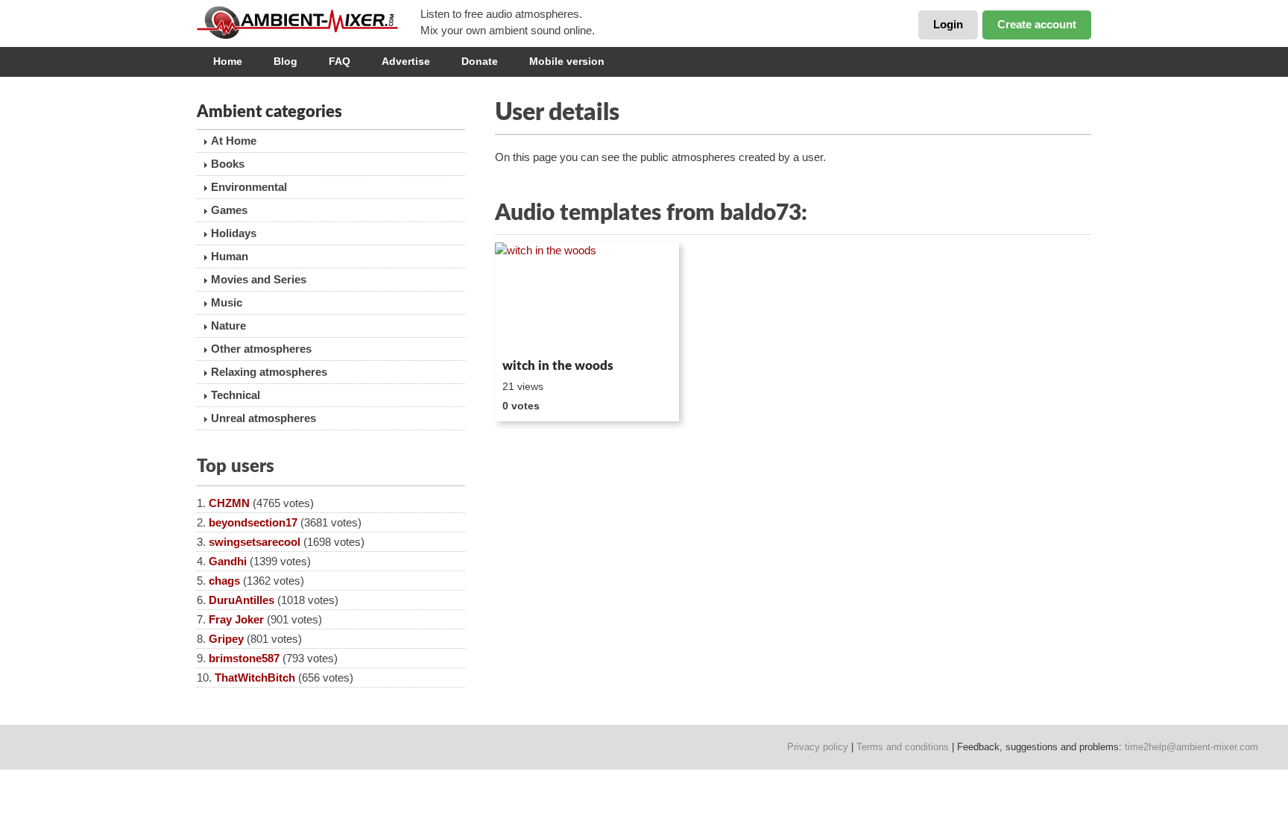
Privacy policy (817, 746)
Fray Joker (236, 619)
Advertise (406, 61)
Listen (531, 332)
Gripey (226, 638)
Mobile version (566, 61)
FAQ (339, 61)
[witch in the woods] (587, 297)
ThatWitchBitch (255, 677)
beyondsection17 (253, 522)
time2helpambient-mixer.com (1191, 746)
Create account (1036, 24)
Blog (285, 61)
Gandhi (228, 561)
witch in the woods (557, 365)
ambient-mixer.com (308, 22)
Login (948, 24)
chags (224, 580)
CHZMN (229, 503)
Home (227, 61)
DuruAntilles (241, 600)
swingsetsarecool (254, 541)
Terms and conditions (902, 746)
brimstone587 (244, 658)
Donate (479, 61)
